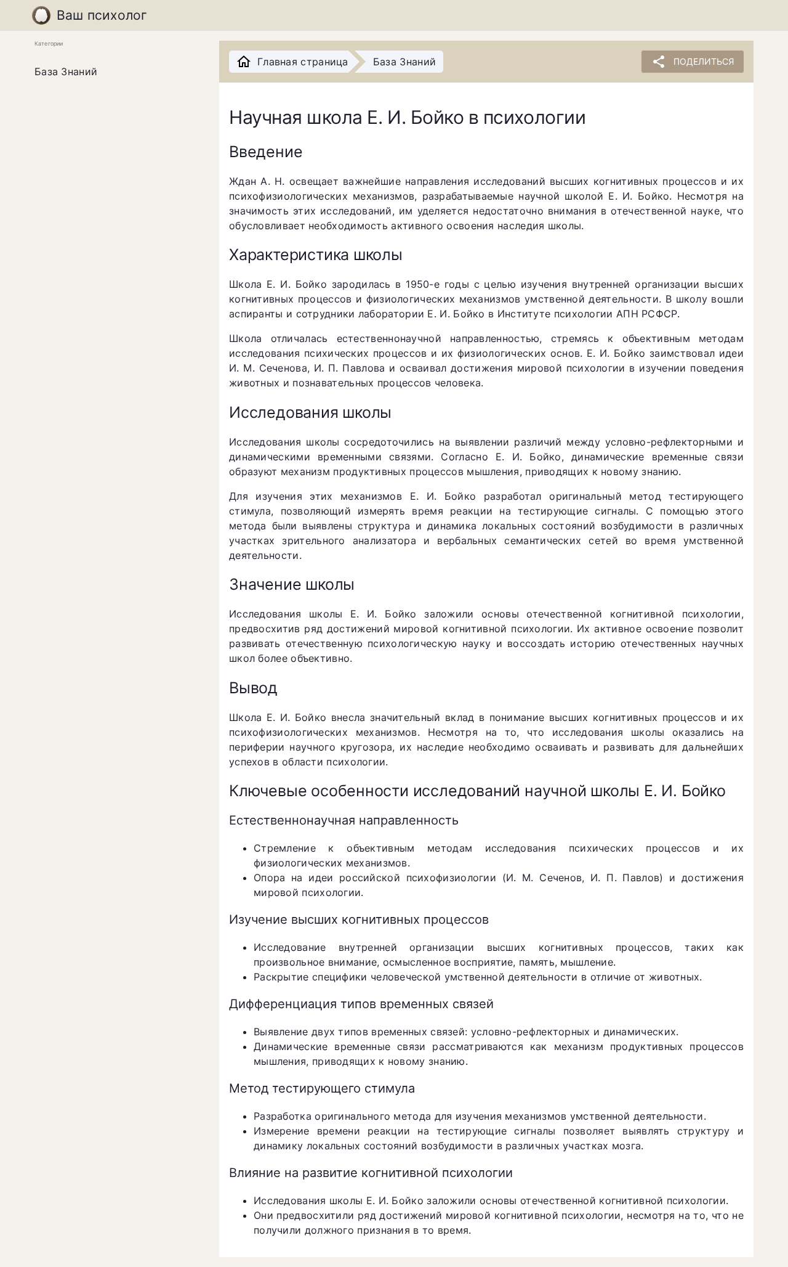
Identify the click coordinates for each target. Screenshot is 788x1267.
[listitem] (117, 72)
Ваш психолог (102, 15)
